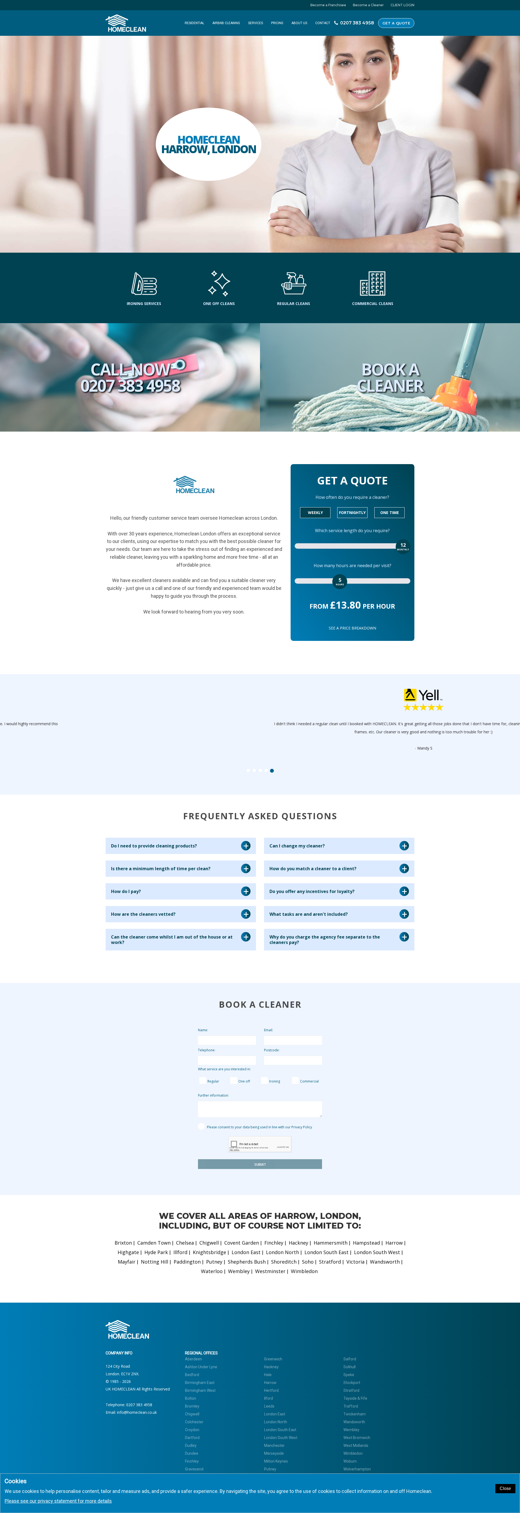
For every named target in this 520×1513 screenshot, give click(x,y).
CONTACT (322, 23)
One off (244, 1081)
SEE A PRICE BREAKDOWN (352, 628)
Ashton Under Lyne (201, 1367)
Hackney (298, 1242)
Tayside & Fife (355, 1398)
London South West (377, 1252)
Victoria (355, 1261)
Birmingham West (200, 1390)
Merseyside (274, 1453)
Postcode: (272, 1050)
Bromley (192, 1406)
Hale (268, 1375)
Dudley (191, 1445)
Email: (268, 1030)
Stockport (351, 1382)
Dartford (192, 1437)
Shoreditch (284, 1261)
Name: (203, 1030)
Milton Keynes (276, 1461)
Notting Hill (154, 1261)
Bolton (190, 1398)
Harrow (394, 1242)
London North (282, 1252)
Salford (349, 1359)
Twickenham (354, 1414)
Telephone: (206, 1050)
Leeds (269, 1406)
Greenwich (273, 1359)
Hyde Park (156, 1252)
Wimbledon (304, 1271)
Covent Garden (241, 1242)
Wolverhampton (357, 1469)
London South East (326, 1252)
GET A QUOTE (396, 23)
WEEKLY (315, 512)
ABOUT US (299, 23)
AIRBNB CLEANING (226, 23)
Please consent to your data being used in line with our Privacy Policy (259, 1127)
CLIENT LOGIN (402, 5)
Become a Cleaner (368, 5)
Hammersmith (330, 1242)
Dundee (191, 1453)
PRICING (277, 23)
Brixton (123, 1242)
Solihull (349, 1367)
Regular (213, 1081)
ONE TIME (389, 512)
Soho (308, 1261)
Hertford (271, 1390)
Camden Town (154, 1242)
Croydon (192, 1430)
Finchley (273, 1242)
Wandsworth (385, 1261)
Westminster (270, 1271)
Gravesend (194, 1469)
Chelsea (185, 1242)
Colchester (194, 1422)
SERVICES (255, 23)
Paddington (187, 1261)
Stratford (330, 1261)
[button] (130, 728)
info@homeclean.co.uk (137, 1412)
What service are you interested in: (224, 1069)
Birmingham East (199, 1382)
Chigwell (209, 1242)
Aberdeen (193, 1359)
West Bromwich (356, 1437)
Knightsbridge (209, 1252)
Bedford (192, 1375)
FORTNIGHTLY (352, 512)
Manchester (274, 1445)
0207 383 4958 (139, 1404)
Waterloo (212, 1271)
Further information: (213, 1095)
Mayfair (126, 1261)
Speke (348, 1375)
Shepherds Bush (247, 1261)
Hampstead (366, 1242)
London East (246, 1252)
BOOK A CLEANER (390, 377)
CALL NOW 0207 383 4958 (130, 377)
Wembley (239, 1271)
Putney (214, 1261)
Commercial (309, 1081)
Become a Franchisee (328, 5)
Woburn (350, 1461)
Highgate (128, 1252)
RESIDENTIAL (194, 23)
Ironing (274, 1081)
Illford (180, 1252)
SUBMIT (260, 1164)
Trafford (350, 1406)
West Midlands (355, 1445)
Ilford (268, 1398)
